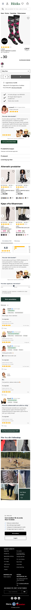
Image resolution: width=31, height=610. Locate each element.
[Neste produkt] (28, 178)
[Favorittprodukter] (22, 4)
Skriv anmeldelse (10, 299)
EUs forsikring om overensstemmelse (21, 554)
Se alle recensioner (9, 142)
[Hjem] (15, 3)
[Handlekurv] (27, 4)
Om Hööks (6, 561)
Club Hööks (19, 564)
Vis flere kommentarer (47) (10, 431)
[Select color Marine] (10, 198)
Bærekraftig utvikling (9, 556)
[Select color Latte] (6, 235)
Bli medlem (15, 533)
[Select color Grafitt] (4, 198)
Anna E (9, 398)
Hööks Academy (7, 576)
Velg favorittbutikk (16, 87)
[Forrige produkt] (2, 178)
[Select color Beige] (23, 235)
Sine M (9, 346)
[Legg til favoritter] (28, 18)
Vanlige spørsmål (20, 556)
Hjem (2, 13)
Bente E (9, 332)
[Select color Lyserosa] (25, 235)
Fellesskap (17, 241)
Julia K (9, 309)
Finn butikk (19, 551)
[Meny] (3, 3)
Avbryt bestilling (20, 567)
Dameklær (13, 13)
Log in (15, 538)
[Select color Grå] (2, 63)
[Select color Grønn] (21, 235)
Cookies (5, 569)
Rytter (7, 13)
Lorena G (11, 107)
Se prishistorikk (24, 60)
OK (24, 592)
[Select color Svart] (2, 198)
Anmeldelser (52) (6, 241)
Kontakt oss (6, 553)
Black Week (19, 561)
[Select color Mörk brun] (19, 235)
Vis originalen (5, 319)
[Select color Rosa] (8, 198)
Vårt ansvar (6, 559)
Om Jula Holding (20, 559)
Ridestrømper (22, 13)
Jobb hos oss (7, 564)
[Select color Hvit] (8, 235)
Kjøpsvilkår (6, 551)
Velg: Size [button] (5, 71)
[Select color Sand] (6, 198)
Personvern (6, 566)
